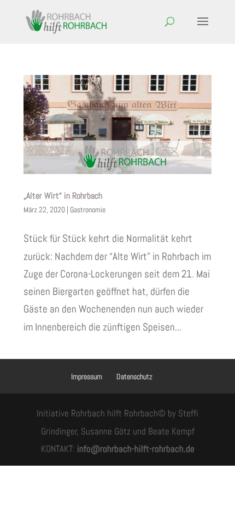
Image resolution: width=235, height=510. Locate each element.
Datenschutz (134, 376)
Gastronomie (87, 210)
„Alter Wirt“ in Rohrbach (63, 195)
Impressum (86, 376)
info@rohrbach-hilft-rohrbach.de (136, 449)
